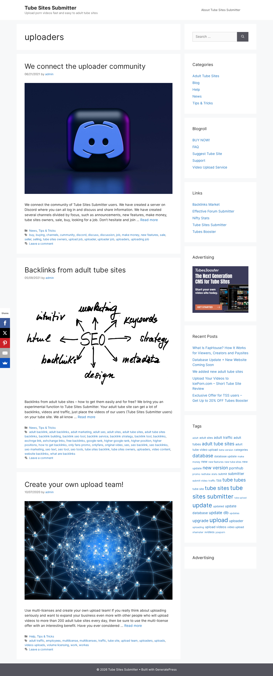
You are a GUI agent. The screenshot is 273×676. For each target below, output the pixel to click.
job (118, 234)
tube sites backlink (97, 449)
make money (130, 234)
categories (241, 449)
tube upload (240, 498)
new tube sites (232, 461)
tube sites (217, 488)
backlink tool (143, 436)
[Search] (242, 37)
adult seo (99, 432)
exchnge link (33, 440)
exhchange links (54, 440)
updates (234, 513)
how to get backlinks (53, 445)
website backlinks (37, 453)
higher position (141, 440)
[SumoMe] (5, 363)
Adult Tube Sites (205, 76)
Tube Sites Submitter (50, 8)
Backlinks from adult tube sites (75, 270)
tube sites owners (55, 239)
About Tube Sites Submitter (220, 10)
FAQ (195, 147)
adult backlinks (59, 432)
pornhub (236, 468)
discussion (107, 234)
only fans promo (79, 445)
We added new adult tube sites (217, 372)
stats (214, 474)
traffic (102, 640)
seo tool (63, 449)
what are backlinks (62, 453)
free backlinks (75, 440)
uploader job (106, 239)
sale (162, 234)
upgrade (200, 520)
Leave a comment (41, 243)
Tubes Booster (204, 232)
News (33, 230)
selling (37, 239)
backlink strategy (121, 436)
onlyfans (97, 445)
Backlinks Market (206, 204)
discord (81, 234)
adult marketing (81, 432)
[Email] (5, 353)
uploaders (122, 239)
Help (32, 636)
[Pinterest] (5, 343)
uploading (198, 527)
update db (219, 512)
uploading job (140, 239)
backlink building (50, 436)
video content (161, 449)
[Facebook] (5, 323)
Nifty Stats (200, 218)
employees (53, 640)
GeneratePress (166, 669)
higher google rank (117, 440)
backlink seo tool (74, 436)
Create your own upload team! (74, 484)
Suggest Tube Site (207, 154)
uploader (90, 239)
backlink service (97, 436)
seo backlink (139, 445)
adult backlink (38, 432)
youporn (220, 532)
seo (126, 445)
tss (218, 480)
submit (222, 474)
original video (114, 445)
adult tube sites (133, 432)
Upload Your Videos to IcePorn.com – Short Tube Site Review (216, 383)
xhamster (197, 532)
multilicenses (88, 640)
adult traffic (36, 640)
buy (31, 234)
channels (52, 234)
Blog (195, 83)
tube (227, 480)
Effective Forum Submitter (213, 211)
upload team (129, 640)
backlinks (159, 436)
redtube (205, 474)
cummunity (67, 234)
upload (218, 519)
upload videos (215, 527)
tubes (240, 480)
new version (215, 467)
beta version (226, 449)
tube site (113, 640)
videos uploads (35, 645)
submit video (199, 480)
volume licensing (58, 645)
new (204, 462)
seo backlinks (158, 445)
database (202, 456)
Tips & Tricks (47, 230)
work (74, 645)
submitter (236, 474)
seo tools (77, 449)
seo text (50, 449)
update (202, 505)
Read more (149, 220)
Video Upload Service (209, 167)
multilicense (70, 640)
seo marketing (34, 449)
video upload (235, 527)
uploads (159, 640)
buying (40, 234)
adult (195, 437)
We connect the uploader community (85, 66)
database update (225, 456)
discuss (93, 234)
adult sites (114, 432)
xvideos (209, 532)
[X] (5, 333)
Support (198, 161)
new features (149, 234)
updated (218, 506)
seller (28, 239)
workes (84, 645)
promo (196, 474)
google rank (95, 440)
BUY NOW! (201, 140)
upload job (76, 239)
